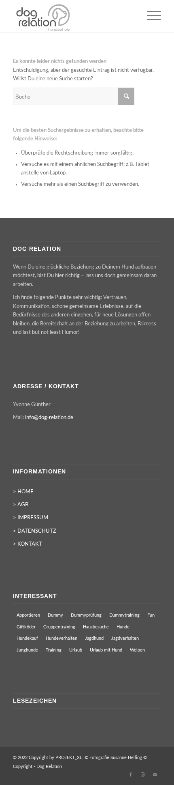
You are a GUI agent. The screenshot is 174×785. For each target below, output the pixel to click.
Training (54, 650)
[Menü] (150, 16)
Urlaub (75, 650)
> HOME (23, 492)
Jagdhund (94, 638)
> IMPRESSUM (30, 517)
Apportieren (28, 615)
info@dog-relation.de (49, 417)
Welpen (137, 650)
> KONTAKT (27, 544)
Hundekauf (27, 638)
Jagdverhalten (125, 638)
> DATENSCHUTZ (34, 531)
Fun (151, 615)
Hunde (123, 627)
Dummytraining (124, 615)
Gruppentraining (59, 627)
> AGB (20, 505)
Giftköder (26, 627)
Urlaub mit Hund (106, 650)
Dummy (55, 615)
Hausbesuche (96, 627)
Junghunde (27, 650)
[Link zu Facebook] (131, 775)
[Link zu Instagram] (143, 775)
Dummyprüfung (86, 615)
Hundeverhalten (61, 638)
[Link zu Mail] (155, 775)
